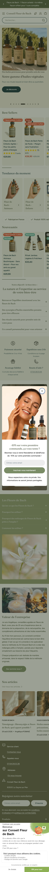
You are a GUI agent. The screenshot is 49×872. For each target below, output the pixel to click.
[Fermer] (42, 391)
